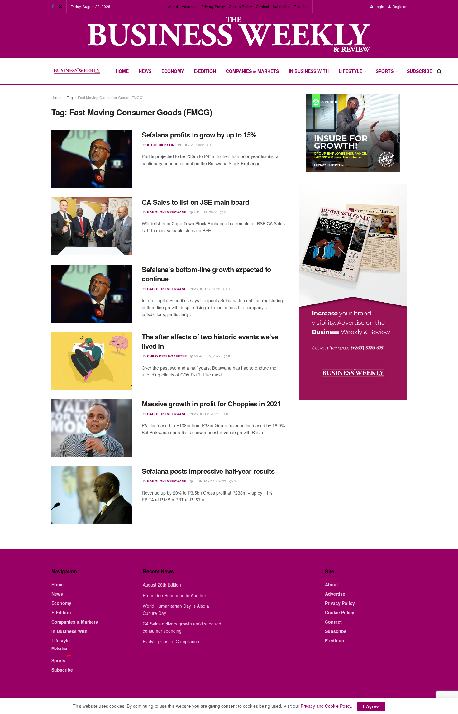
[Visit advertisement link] (229, 35)
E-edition (301, 6)
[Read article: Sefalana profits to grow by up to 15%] (91, 159)
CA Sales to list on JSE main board (195, 202)
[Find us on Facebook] (52, 6)
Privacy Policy (213, 6)
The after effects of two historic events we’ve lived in (210, 341)
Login (379, 6)
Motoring (59, 648)
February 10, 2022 (209, 480)
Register (399, 6)
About (173, 6)
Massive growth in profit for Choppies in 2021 (211, 404)
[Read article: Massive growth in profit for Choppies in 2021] (91, 428)
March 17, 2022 (206, 288)
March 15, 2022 (206, 355)
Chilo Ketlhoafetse (167, 356)
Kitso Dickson (160, 144)
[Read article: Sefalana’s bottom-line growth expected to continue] (91, 294)
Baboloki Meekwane (166, 212)
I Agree (371, 706)
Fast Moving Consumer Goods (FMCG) (111, 97)
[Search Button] (439, 71)
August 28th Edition (162, 585)
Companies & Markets (252, 71)
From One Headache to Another (174, 595)
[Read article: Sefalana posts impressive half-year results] (91, 495)
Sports (385, 71)
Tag (70, 97)
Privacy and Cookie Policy (326, 706)
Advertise (190, 6)
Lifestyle (350, 71)
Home (122, 71)
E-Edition (205, 71)
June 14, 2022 (205, 211)
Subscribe (281, 6)
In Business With (309, 71)
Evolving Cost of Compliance (171, 641)
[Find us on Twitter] (60, 6)
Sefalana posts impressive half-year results (208, 471)
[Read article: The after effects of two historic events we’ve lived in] (91, 361)
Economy (172, 71)
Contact (262, 6)
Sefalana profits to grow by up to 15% (199, 135)
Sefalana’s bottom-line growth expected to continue (206, 274)
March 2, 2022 (205, 413)
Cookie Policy (240, 6)
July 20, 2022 (192, 144)
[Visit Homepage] (76, 71)
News (145, 71)
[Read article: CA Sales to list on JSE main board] (91, 226)
